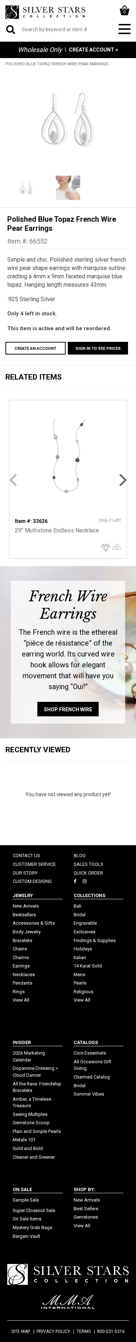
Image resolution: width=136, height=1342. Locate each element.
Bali (77, 906)
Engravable (85, 923)
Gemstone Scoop (31, 1122)
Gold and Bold (28, 1148)
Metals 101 (24, 1139)
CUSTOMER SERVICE (34, 864)
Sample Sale (26, 1200)
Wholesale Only (40, 49)
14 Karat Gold (88, 966)
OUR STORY (25, 873)
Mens (79, 974)
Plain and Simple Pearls (37, 1131)
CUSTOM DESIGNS (32, 881)
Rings (19, 991)
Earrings (21, 966)
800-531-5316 (111, 1331)
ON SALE (22, 1189)
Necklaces (24, 974)
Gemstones (86, 1217)
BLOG (80, 855)
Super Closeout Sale (34, 1210)
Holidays (83, 949)
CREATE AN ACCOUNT (35, 348)
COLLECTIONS (89, 895)
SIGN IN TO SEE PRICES (98, 348)
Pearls (80, 983)
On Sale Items (27, 1219)
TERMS (84, 1331)
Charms (21, 957)
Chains (20, 949)
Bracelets (22, 940)
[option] (68, 120)
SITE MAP (20, 1331)
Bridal (80, 914)
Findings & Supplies (95, 940)
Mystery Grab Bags (32, 1227)
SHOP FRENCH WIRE (68, 709)
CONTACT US (26, 855)
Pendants (22, 983)
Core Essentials (90, 1053)
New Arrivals (26, 906)
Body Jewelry (27, 931)
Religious (83, 991)
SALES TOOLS (88, 864)
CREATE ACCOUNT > (93, 50)
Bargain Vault (26, 1236)
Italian (80, 957)
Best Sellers (86, 1208)
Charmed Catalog (92, 1077)
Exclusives (84, 931)
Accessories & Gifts (34, 923)
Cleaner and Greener (34, 1157)
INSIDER (22, 1042)
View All (21, 1000)
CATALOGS (86, 1042)
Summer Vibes (89, 1094)
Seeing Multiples (30, 1114)
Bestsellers (24, 914)
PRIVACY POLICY (53, 1331)
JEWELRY (23, 895)
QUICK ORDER (88, 873)
